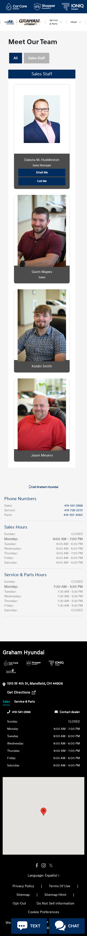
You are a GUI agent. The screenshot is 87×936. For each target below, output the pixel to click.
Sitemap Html (55, 895)
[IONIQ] (56, 663)
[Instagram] (43, 865)
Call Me (42, 181)
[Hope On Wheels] (11, 671)
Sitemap (23, 895)
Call (44, 487)
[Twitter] (50, 865)
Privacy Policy (23, 886)
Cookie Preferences (43, 912)
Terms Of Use (59, 886)
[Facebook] (36, 865)
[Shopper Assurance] (33, 663)
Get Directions (19, 692)
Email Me (42, 172)
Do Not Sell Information (55, 903)
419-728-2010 (73, 510)
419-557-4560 (73, 515)
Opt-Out (19, 903)
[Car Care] (11, 663)
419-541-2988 (73, 505)
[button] (43, 812)
